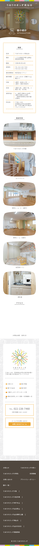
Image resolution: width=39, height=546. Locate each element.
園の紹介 (24, 388)
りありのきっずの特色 (10, 474)
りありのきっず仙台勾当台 (12, 526)
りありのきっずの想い (28, 468)
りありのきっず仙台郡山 (11, 509)
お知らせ (10, 384)
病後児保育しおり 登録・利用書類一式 (20, 396)
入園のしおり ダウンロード (17, 392)
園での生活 (11, 388)
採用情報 (33, 474)
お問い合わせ (7, 479)
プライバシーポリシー (28, 479)
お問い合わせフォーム (19, 424)
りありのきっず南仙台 (10, 520)
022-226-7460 (19, 410)
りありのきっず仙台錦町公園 (13, 514)
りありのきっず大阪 (10, 491)
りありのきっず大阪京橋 (11, 497)
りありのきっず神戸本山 (11, 503)
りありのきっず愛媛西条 (11, 532)
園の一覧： (7, 485)
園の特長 (24, 384)
